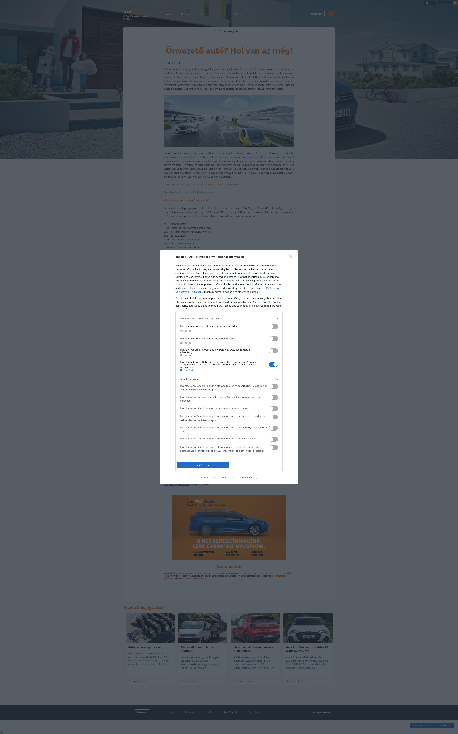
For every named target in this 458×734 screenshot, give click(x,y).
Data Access (229, 477)
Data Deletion (208, 477)
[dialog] (229, 367)
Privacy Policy (249, 477)
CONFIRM (203, 464)
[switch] (273, 326)
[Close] (291, 257)
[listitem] (229, 318)
